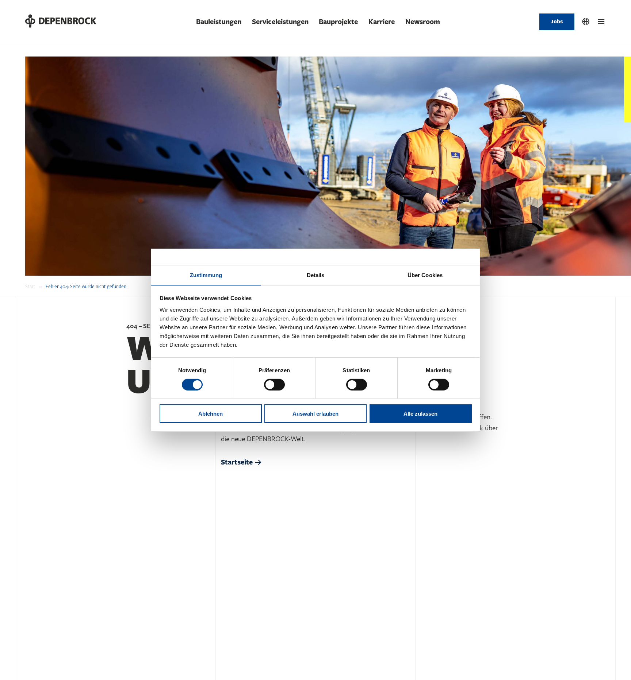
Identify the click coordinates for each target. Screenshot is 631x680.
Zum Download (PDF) (63, 656)
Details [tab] (316, 275)
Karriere (381, 22)
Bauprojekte (338, 22)
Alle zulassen (420, 414)
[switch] (274, 384)
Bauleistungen (218, 22)
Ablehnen (210, 414)
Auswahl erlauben (315, 414)
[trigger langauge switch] (585, 22)
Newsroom (422, 22)
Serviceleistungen (280, 22)
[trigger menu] (601, 22)
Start (30, 287)
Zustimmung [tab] (206, 275)
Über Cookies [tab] (425, 275)
